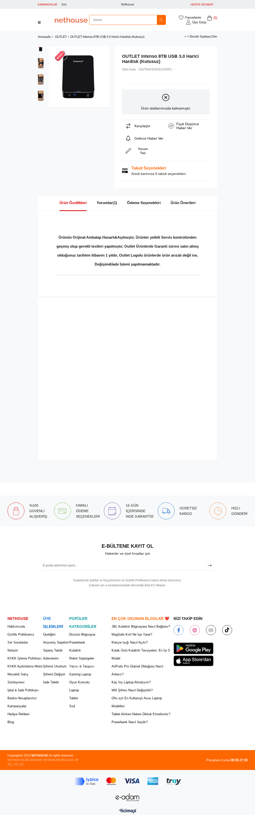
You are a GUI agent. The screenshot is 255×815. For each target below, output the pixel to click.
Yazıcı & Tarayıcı (81, 666)
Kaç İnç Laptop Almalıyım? (131, 682)
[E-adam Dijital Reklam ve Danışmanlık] (127, 797)
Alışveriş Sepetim (56, 642)
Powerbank (77, 642)
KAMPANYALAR (47, 4)
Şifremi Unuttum (54, 666)
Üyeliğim (49, 634)
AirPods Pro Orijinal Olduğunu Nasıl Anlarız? (137, 670)
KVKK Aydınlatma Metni (25, 666)
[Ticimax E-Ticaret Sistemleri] (127, 811)
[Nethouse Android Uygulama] (193, 648)
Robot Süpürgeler (81, 658)
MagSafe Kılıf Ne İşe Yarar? (132, 634)
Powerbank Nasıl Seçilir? (130, 722)
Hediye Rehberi (18, 714)
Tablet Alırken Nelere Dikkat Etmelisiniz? (141, 714)
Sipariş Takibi (53, 650)
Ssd (72, 706)
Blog (10, 722)
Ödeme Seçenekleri (144, 203)
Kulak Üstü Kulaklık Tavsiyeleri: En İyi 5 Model (141, 654)
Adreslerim (51, 658)
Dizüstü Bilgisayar (82, 634)
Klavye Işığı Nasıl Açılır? (130, 642)
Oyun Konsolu (79, 682)
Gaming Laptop (80, 674)
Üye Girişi (199, 22)
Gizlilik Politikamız (20, 634)
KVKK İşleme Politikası (24, 658)
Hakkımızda (16, 626)
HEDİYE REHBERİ (202, 4)
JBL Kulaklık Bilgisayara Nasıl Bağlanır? (141, 626)
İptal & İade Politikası (23, 690)
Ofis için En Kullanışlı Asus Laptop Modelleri (137, 702)
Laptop (74, 690)
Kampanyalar (16, 706)
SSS (63, 4)
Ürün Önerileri (183, 203)
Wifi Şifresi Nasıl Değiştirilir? (132, 690)
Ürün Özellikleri (73, 203)
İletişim (12, 650)
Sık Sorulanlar (17, 642)
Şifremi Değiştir (54, 674)
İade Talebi (51, 682)
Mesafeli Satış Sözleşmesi (17, 678)
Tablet (73, 698)
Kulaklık (75, 650)
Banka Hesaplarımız (22, 698)
